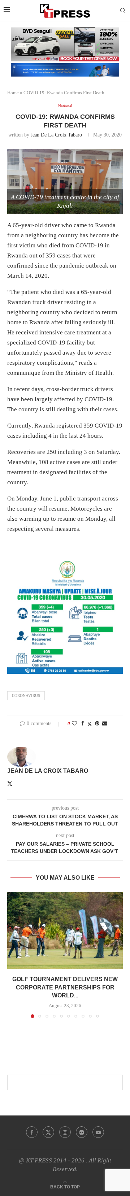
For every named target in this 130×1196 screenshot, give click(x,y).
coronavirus (26, 695)
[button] (13, 955)
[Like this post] (74, 724)
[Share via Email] (104, 724)
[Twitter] (48, 1132)
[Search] (122, 11)
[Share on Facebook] (82, 724)
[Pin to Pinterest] (97, 724)
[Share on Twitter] (89, 724)
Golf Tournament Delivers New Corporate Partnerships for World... (65, 987)
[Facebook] (32, 1132)
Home (13, 92)
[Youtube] (98, 1132)
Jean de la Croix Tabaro (56, 135)
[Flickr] (81, 1132)
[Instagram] (65, 1132)
